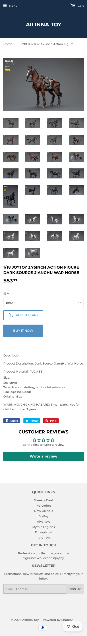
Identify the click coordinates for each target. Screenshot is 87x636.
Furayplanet (43, 532)
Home (7, 44)
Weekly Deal (43, 500)
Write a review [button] (43, 456)
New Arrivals (43, 511)
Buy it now (23, 331)
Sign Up (75, 589)
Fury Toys (43, 537)
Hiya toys (43, 521)
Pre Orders (44, 505)
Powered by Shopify (57, 619)
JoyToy (43, 516)
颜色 (6, 294)
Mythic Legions (43, 527)
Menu (13, 5)
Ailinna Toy (43, 24)
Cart (80, 5)
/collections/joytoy (50, 558)
